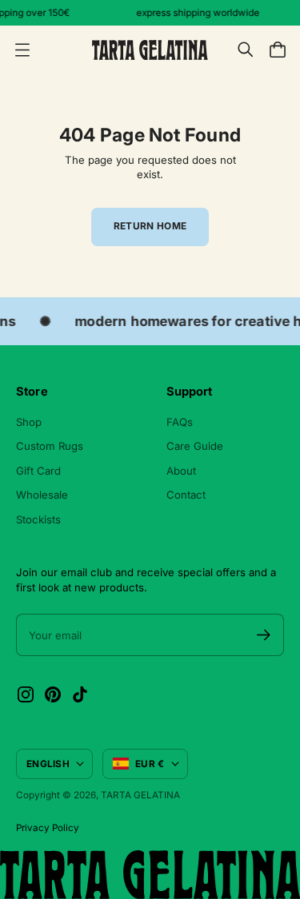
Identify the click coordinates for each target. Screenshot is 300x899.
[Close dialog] (277, 382)
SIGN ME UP (80, 508)
